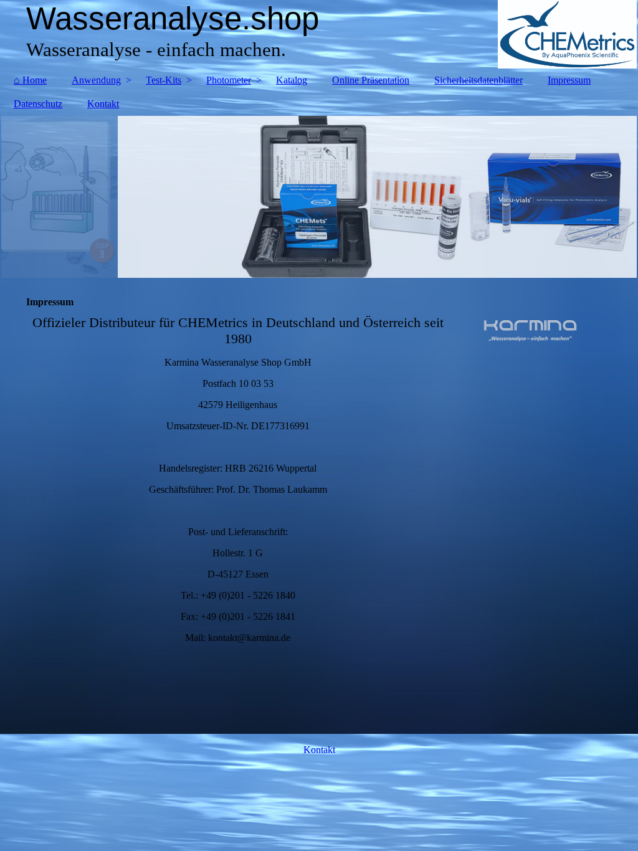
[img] (319, 34)
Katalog (291, 80)
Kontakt (103, 103)
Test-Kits (163, 80)
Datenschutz (38, 103)
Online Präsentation (370, 80)
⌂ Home (30, 80)
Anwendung (96, 80)
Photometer (228, 80)
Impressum (569, 80)
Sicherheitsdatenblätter (478, 80)
